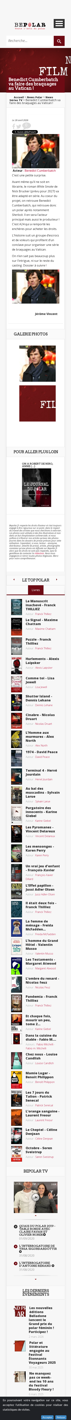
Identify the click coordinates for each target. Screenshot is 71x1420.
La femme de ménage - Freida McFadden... (39, 925)
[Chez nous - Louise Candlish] (16, 1060)
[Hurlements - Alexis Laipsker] (16, 665)
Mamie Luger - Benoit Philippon (40, 1075)
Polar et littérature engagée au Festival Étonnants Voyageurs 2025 (42, 1352)
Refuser (61, 1417)
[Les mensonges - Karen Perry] (16, 853)
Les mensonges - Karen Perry (40, 848)
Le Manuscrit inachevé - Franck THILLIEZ (41, 605)
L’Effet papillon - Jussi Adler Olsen (40, 887)
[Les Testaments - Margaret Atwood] (16, 966)
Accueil (19, 97)
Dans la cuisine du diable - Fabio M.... (41, 1037)
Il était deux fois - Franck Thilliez (41, 905)
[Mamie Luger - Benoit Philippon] (16, 1080)
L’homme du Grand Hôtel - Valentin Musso (42, 944)
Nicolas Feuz (42, 987)
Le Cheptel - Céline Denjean (41, 1131)
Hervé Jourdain (43, 779)
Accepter (47, 1417)
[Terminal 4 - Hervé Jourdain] (16, 776)
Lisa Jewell (41, 687)
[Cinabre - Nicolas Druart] (16, 721)
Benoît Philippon (45, 1082)
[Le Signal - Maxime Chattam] (16, 626)
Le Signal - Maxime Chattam (42, 622)
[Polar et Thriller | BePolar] (30, 26)
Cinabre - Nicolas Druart (40, 717)
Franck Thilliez (43, 614)
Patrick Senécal (44, 1105)
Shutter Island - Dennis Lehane (39, 698)
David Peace (42, 757)
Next (36, 1279)
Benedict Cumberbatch (40, 171)
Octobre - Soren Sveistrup (39, 1150)
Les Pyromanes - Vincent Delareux (40, 829)
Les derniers (35, 1293)
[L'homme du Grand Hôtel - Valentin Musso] (16, 946)
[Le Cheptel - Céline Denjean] (16, 1136)
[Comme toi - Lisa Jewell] (16, 684)
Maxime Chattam (45, 628)
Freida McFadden (45, 934)
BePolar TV (35, 1171)
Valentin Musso (44, 953)
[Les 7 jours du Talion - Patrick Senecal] (16, 1098)
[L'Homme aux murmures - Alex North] (16, 739)
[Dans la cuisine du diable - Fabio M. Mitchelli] (16, 1038)
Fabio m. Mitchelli (36, 1048)
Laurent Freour (44, 1120)
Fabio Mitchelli (45, 1044)
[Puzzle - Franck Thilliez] (16, 646)
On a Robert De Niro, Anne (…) (37, 465)
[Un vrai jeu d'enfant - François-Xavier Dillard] (16, 873)
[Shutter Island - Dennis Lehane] (16, 702)
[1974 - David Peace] (16, 758)
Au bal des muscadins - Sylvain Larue (43, 792)
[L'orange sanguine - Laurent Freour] (16, 1117)
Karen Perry (42, 855)
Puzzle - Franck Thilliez (38, 641)
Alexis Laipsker (43, 667)
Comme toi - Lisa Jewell (40, 680)
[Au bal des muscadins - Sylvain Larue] (16, 795)
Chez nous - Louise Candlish (41, 1056)
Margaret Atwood (45, 968)
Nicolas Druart (43, 723)
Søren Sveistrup (44, 1157)
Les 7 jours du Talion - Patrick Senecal (39, 1096)
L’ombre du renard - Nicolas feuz (42, 980)
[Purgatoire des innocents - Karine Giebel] (16, 814)
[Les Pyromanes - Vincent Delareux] (16, 833)
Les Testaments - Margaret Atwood (41, 961)
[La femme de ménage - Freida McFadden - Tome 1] (16, 928)
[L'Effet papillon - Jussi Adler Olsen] (16, 891)
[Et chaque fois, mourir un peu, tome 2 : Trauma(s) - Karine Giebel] (16, 1023)
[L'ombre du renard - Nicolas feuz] (16, 984)
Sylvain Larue (42, 801)
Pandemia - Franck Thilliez (41, 998)
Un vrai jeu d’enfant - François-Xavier (43, 868)
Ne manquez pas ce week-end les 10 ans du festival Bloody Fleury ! (41, 1381)
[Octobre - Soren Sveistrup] (16, 1154)
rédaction (39, 553)
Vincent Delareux (45, 836)
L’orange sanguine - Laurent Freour (43, 1113)
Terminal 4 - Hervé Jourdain (41, 772)
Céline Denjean (44, 1138)
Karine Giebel (43, 820)
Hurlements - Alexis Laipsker (42, 661)
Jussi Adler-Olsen (45, 894)
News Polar (34, 97)
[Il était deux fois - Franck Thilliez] (16, 909)
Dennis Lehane (44, 705)
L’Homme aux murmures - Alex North (40, 736)
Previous (36, 1215)
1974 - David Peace (42, 752)
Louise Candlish (44, 1063)
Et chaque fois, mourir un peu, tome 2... (38, 1020)
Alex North (41, 745)
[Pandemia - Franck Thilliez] (16, 1003)
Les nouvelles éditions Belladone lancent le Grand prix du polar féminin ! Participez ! (41, 1320)
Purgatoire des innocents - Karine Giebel (41, 812)
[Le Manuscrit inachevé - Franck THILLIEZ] (16, 607)
